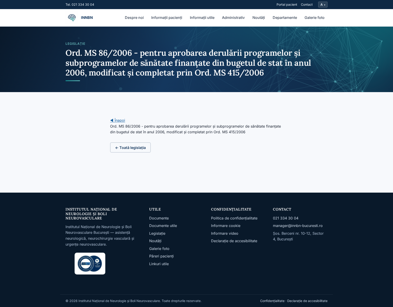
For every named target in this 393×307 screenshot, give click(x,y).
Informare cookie (225, 225)
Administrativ (233, 17)
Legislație (157, 233)
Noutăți (258, 17)
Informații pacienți (166, 17)
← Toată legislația (130, 147)
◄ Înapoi (117, 120)
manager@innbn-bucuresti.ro (298, 225)
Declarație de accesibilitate (234, 241)
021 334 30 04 (285, 218)
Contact (307, 4)
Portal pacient (287, 4)
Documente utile (163, 225)
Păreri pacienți (161, 256)
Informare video (224, 233)
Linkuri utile (159, 264)
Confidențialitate (272, 301)
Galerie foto (315, 17)
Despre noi (134, 17)
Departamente (285, 17)
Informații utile (202, 17)
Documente (159, 218)
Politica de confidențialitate (234, 218)
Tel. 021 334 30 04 (80, 4)
